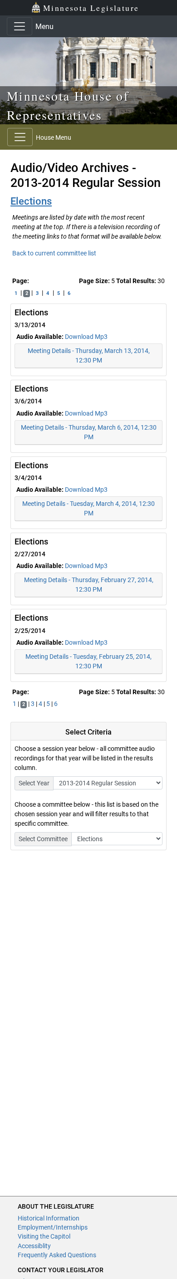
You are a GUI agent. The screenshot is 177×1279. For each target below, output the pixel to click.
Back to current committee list (54, 253)
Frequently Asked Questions (57, 1255)
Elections (31, 201)
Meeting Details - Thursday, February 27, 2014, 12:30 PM (88, 584)
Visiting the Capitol (44, 1236)
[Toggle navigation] (19, 26)
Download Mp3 (86, 336)
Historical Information (48, 1218)
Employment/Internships (53, 1227)
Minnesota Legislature (91, 7)
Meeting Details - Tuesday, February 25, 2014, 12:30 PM (88, 661)
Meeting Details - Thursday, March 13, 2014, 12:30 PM (89, 355)
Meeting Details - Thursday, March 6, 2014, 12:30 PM (89, 432)
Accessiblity (34, 1246)
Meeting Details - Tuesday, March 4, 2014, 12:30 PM (88, 508)
